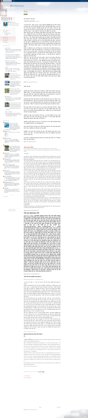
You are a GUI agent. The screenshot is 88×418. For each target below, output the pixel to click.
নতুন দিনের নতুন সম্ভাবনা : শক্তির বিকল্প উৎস (10, 171)
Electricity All (7, 170)
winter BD (6, 188)
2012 (5, 31)
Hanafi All (6, 145)
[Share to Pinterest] (44, 371)
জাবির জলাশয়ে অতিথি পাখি (8, 111)
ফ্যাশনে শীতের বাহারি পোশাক (8, 189)
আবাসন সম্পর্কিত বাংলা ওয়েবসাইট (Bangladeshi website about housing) (13, 124)
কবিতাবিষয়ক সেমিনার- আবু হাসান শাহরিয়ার (14, 132)
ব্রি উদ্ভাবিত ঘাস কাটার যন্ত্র (8, 183)
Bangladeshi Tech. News (8, 182)
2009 (5, 40)
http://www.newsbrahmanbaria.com (33, 273)
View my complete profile (13, 25)
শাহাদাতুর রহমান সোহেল (12, 22)
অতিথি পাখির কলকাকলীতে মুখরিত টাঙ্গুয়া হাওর (15, 81)
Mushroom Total (7, 138)
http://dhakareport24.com (31, 141)
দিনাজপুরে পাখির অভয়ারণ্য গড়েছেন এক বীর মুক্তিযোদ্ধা (12, 54)
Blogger (14, 210)
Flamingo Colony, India (13, 73)
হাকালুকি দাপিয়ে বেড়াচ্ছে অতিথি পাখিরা (10, 61)
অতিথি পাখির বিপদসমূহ (8, 96)
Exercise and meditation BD (9, 164)
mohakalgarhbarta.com (31, 279)
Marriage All (6, 153)
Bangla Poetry (7, 131)
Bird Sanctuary (17, 5)
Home (40, 407)
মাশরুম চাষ (10, 139)
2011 (5, 37)
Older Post (58, 407)
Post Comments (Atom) (32, 409)
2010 (5, 38)
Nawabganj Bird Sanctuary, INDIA (15, 103)
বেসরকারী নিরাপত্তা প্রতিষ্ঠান (8, 159)
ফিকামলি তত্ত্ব (6, 165)
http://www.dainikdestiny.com (32, 366)
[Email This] (39, 371)
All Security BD (7, 158)
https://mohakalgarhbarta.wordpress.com (31, 331)
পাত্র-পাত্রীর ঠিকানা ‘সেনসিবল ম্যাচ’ (9, 154)
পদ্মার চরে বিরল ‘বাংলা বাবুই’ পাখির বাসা (14, 89)
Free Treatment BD (7, 176)
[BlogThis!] (40, 371)
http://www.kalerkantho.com (33, 210)
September (7, 33)
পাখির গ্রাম (6, 34)
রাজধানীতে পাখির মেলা (8, 48)
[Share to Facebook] (42, 371)
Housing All (6, 122)
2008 (5, 42)
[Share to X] (41, 371)
